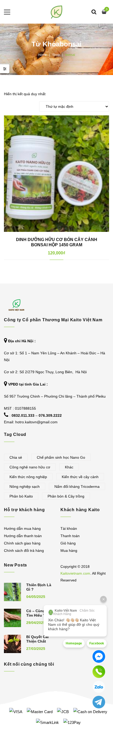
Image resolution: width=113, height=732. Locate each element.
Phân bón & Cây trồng (66, 496)
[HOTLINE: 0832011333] (99, 671)
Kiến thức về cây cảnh (80, 477)
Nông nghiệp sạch (24, 486)
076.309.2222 (50, 415)
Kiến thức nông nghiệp (28, 477)
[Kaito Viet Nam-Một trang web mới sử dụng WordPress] (57, 12)
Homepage (74, 643)
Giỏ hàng (68, 543)
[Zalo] (99, 687)
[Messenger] (99, 656)
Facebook (96, 643)
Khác (69, 467)
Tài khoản (68, 528)
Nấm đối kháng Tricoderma (77, 486)
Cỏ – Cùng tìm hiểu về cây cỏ (37, 615)
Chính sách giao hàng (22, 543)
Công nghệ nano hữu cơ (29, 467)
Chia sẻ (15, 457)
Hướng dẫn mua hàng (22, 528)
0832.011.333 (23, 415)
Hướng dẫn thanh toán (23, 536)
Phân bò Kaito (21, 496)
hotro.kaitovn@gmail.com (36, 422)
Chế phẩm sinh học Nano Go (61, 457)
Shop (56, 55)
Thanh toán (70, 536)
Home (42, 55)
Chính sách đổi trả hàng (24, 550)
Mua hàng (68, 550)
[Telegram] (99, 702)
